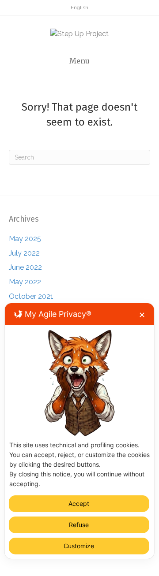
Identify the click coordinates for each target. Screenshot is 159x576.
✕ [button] (142, 315)
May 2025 (25, 238)
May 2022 (25, 282)
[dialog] (79, 431)
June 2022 (25, 267)
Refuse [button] (79, 524)
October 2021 (31, 296)
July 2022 (24, 253)
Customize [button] (79, 546)
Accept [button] (78, 503)
